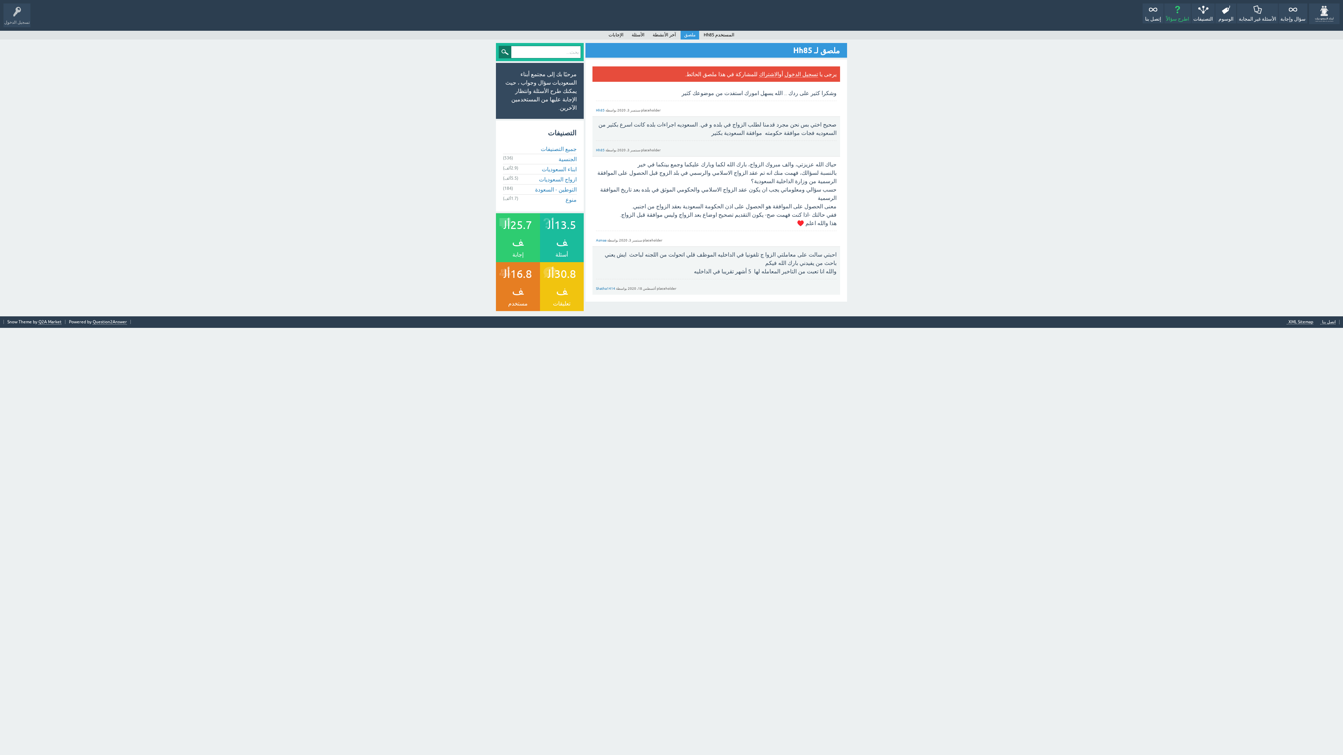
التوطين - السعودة (556, 189)
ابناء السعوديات (559, 169)
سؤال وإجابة (1293, 19)
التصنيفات (1203, 19)
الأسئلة (638, 34)
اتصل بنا (1329, 322)
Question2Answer (110, 321)
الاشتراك (769, 74)
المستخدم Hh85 (719, 34)
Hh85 (600, 110)
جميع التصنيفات (559, 149)
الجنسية (568, 159)
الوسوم (1226, 19)
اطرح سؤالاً (1177, 19)
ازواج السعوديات (558, 179)
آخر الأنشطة (664, 34)
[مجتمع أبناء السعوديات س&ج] (1324, 13)
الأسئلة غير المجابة (1257, 19)
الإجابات (616, 34)
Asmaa (601, 240)
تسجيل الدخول (801, 74)
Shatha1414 (605, 288)
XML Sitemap (1300, 322)
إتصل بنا (1153, 19)
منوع (571, 199)
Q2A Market (50, 321)
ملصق (690, 34)
